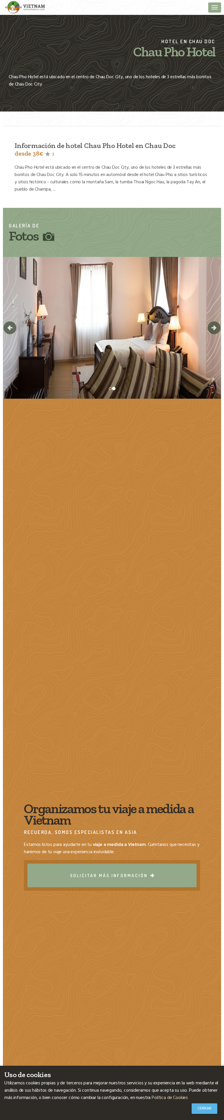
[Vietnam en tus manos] (24, 7)
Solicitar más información (109, 875)
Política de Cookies (170, 1098)
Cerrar (204, 1108)
